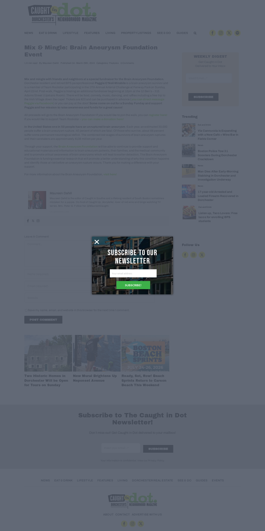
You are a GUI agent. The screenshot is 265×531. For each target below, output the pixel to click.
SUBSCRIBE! (133, 285)
